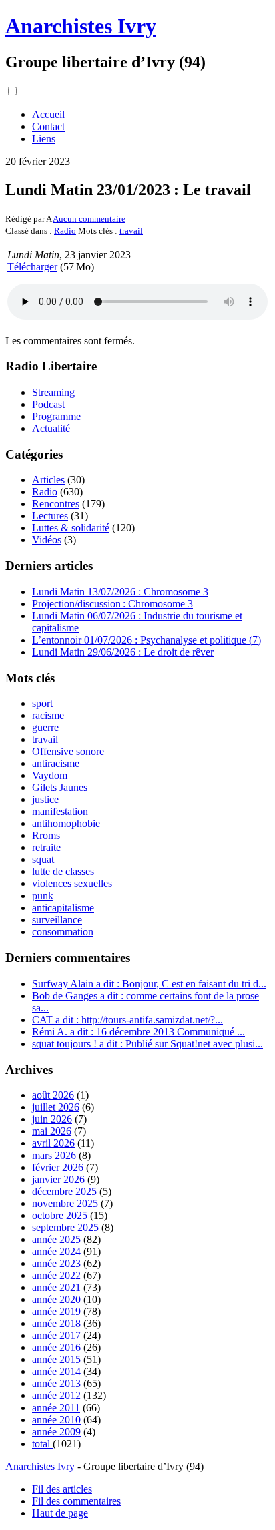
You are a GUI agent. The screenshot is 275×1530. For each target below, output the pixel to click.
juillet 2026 (55, 1107)
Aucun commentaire (89, 219)
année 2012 (56, 1395)
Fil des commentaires (76, 1501)
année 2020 (56, 1299)
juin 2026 (52, 1119)
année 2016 (56, 1347)
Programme (56, 416)
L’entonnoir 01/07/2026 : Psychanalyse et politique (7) (146, 640)
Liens (43, 138)
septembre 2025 (65, 1227)
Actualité (51, 428)
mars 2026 (54, 1155)
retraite (46, 847)
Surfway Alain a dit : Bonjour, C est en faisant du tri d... (149, 983)
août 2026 (53, 1095)
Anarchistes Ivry (80, 26)
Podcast (48, 404)
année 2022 (56, 1275)
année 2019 (56, 1311)
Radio (65, 231)
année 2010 (56, 1419)
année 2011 (56, 1407)
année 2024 (56, 1251)
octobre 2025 (59, 1215)
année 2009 (56, 1431)
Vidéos (46, 539)
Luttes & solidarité (70, 527)
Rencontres (55, 503)
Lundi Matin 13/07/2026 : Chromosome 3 (120, 591)
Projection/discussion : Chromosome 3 (112, 603)
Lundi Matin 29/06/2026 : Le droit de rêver (123, 652)
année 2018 (56, 1323)
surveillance (57, 919)
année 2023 (56, 1263)
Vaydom (49, 775)
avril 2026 (53, 1143)
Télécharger (32, 266)
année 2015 (56, 1359)
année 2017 (56, 1335)
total (42, 1443)
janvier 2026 (58, 1179)
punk (42, 895)
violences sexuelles (72, 883)
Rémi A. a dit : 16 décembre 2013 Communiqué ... (138, 1031)
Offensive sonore (68, 751)
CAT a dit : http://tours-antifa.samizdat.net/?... (127, 1019)
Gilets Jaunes (59, 787)
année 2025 (56, 1239)
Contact (48, 126)
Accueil (48, 114)
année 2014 (56, 1371)
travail (131, 231)
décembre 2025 (64, 1191)
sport (42, 703)
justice (45, 799)
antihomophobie (66, 823)
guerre (45, 727)
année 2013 (56, 1383)
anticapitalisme (63, 907)
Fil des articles (62, 1489)
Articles (48, 479)
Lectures (50, 515)
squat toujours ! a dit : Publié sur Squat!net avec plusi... (147, 1043)
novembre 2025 (65, 1203)
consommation (62, 931)
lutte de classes (63, 871)
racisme (48, 715)
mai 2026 (51, 1131)
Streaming (53, 392)
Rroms (46, 835)
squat (43, 859)
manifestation (60, 811)
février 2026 (57, 1167)
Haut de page (60, 1513)
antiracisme (55, 763)
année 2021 (56, 1287)
